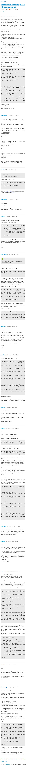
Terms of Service (21, 758)
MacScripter (3, 1)
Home (2, 758)
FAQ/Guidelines (13, 758)
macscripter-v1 (3, 10)
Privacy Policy (4, 761)
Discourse (8, 764)
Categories (7, 758)
